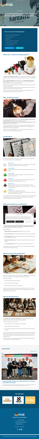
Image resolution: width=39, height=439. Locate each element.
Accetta (10, 221)
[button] (32, 214)
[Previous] (1, 370)
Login (15, 0)
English (21, 0)
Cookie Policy (22, 426)
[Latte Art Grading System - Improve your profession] (7, 4)
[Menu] (37, 4)
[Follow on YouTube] (21, 429)
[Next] (37, 370)
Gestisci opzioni (28, 221)
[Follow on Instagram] (19, 429)
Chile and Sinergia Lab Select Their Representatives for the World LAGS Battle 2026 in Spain (18, 382)
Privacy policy (17, 426)
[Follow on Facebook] (17, 429)
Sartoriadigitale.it (33, 436)
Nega (19, 221)
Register (18, 0)
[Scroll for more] (19, 24)
